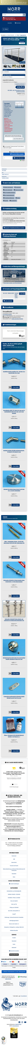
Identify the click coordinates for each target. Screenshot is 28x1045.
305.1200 (5, 293)
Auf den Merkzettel (8, 190)
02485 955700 (8, 979)
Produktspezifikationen (9, 198)
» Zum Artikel (15, 387)
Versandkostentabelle (7, 314)
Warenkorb (18, 23)
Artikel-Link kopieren (8, 187)
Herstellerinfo (14, 200)
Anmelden (10, 23)
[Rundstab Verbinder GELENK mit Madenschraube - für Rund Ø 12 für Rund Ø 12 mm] (14, 440)
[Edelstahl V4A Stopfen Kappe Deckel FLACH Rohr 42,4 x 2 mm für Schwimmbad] (14, 479)
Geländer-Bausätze (14, 930)
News (14, 877)
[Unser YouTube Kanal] (25, 1022)
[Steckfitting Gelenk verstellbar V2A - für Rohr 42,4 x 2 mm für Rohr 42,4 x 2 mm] (14, 361)
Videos (18, 198)
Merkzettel (14, 947)
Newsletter (14, 873)
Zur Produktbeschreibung (9, 192)
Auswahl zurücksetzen (20, 84)
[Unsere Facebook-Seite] (19, 1022)
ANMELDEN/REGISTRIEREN (17, 318)
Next (23, 67)
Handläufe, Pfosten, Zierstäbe (14, 897)
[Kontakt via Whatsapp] (22, 976)
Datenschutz (14, 862)
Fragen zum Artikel (19, 190)
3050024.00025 (11, 293)
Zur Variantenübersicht (9, 195)
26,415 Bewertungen (14, 786)
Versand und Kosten (14, 865)
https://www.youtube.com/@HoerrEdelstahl (13, 283)
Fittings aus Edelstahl (14, 907)
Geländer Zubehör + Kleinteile (14, 894)
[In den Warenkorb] (10, 387)
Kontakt (14, 937)
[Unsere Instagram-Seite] (22, 1022)
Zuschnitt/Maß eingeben (18, 154)
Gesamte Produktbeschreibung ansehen (14, 227)
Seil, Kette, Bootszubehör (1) (14, 910)
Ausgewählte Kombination (8, 80)
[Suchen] (24, 14)
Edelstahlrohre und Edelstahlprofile (14, 891)
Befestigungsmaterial (14, 920)
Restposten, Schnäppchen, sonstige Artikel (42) (14, 927)
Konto (14, 944)
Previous (5, 67)
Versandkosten (24, 996)
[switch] (3, 1043)
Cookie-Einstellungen (14, 883)
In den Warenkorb (19, 158)
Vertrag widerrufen (14, 954)
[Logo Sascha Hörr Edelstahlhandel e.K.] (14, 10)
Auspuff (14, 914)
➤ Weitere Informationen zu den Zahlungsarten (14, 971)
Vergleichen (18, 187)
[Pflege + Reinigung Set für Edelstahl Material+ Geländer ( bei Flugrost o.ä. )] (14, 725)
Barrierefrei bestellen (14, 950)
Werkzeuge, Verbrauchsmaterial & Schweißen (14, 917)
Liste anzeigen (8, 301)
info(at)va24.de (15, 1025)
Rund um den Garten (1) (14, 923)
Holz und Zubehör (14, 901)
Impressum (14, 855)
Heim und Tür (14, 904)
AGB (14, 859)
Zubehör (6, 200)
